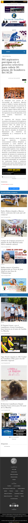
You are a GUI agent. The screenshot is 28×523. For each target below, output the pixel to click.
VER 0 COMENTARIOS (14, 188)
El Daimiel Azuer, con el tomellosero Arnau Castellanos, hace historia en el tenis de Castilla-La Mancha (14, 328)
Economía (16, 496)
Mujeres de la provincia (8, 496)
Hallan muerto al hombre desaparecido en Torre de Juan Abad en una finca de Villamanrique (12, 270)
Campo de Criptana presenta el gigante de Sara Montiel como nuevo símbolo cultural (12, 242)
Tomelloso (3, 400)
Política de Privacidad (14, 474)
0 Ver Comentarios (15, 437)
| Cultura (6, 400)
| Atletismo (6, 353)
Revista (22, 496)
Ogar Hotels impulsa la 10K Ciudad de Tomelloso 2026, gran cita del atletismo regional (13, 359)
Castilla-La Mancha (21, 488)
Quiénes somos (14, 471)
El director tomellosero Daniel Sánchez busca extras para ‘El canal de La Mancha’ (13, 406)
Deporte (2, 322)
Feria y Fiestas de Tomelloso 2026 (9, 488)
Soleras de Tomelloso (8, 493)
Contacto (14, 479)
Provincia (6, 56)
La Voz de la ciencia (14, 498)
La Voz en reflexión (17, 485)
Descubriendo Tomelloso (19, 493)
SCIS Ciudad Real (7, 446)
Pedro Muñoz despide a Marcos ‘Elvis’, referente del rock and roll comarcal (13, 213)
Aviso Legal (14, 469)
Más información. (16, 522)
